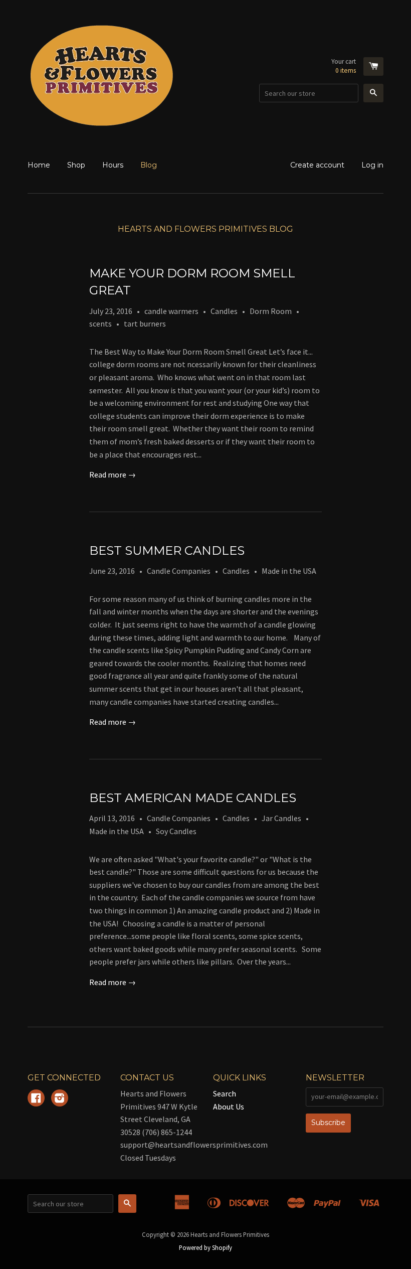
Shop (76, 165)
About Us (228, 1106)
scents (100, 324)
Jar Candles (281, 818)
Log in (372, 165)
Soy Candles (176, 831)
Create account (317, 165)
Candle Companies (179, 571)
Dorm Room (271, 311)
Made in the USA (289, 571)
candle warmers (171, 311)
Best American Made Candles (192, 797)
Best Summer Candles (167, 550)
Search (224, 1093)
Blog (148, 165)
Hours (112, 165)
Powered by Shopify (205, 1247)
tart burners (145, 324)
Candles (224, 311)
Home (39, 165)
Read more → (112, 474)
